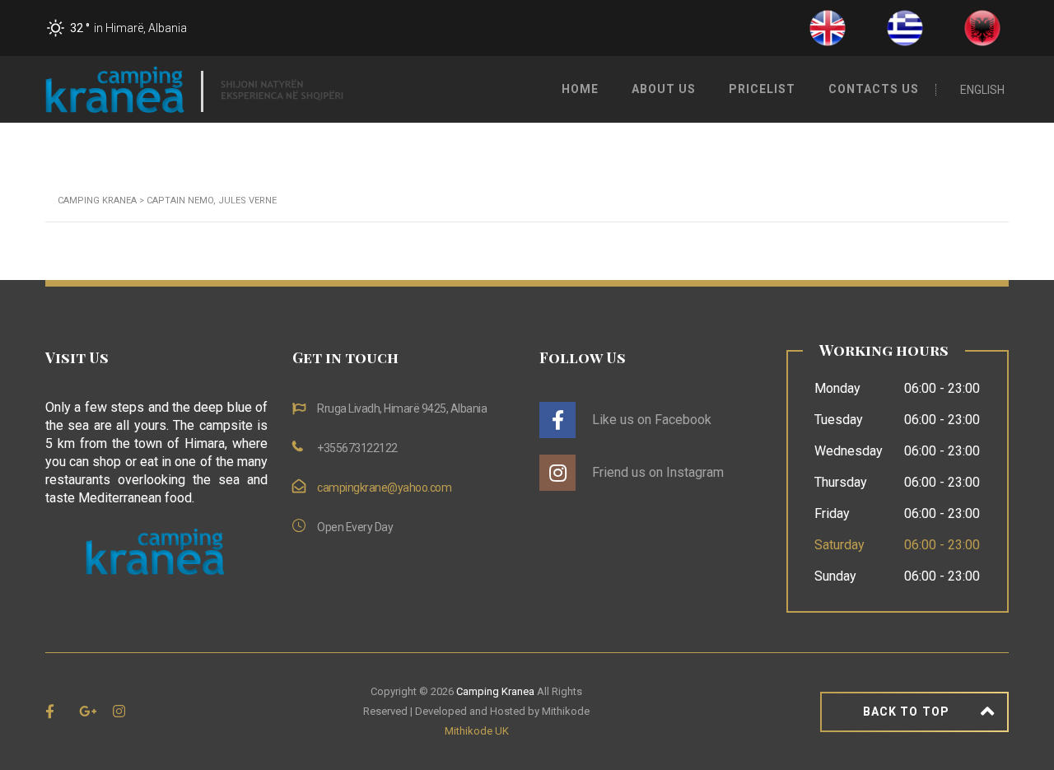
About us (664, 89)
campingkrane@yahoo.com (384, 487)
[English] (827, 27)
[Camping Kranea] (194, 88)
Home (580, 89)
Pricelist (762, 89)
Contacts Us (873, 89)
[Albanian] (982, 27)
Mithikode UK (477, 731)
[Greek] (905, 27)
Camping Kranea (495, 691)
